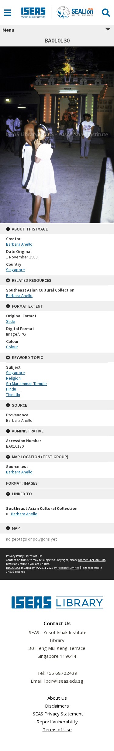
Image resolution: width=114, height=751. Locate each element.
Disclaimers (57, 706)
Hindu (11, 389)
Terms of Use (34, 556)
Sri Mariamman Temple (26, 383)
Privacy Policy (15, 556)
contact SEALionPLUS (91, 560)
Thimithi (13, 394)
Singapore (15, 269)
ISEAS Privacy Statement (57, 714)
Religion (13, 378)
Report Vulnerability (57, 722)
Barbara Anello (24, 514)
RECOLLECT (13, 568)
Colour (12, 347)
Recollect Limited (68, 568)
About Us (57, 698)
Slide (10, 321)
